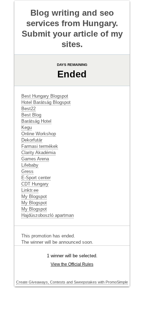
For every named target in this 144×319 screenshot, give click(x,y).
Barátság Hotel (36, 121)
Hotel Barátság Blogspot (46, 102)
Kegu (26, 127)
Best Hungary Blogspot (44, 96)
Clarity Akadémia (38, 152)
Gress (27, 171)
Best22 (28, 108)
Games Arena (35, 158)
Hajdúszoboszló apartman (47, 215)
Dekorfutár (31, 140)
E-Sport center (36, 177)
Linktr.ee (29, 190)
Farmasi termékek (39, 146)
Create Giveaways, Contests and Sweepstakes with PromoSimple (72, 282)
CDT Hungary (35, 184)
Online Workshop (38, 133)
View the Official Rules (72, 264)
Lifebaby (29, 165)
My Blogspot (34, 196)
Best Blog (31, 114)
